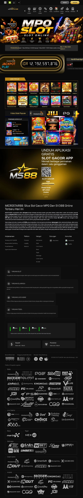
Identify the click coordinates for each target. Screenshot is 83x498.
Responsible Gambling (11, 243)
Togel (51, 11)
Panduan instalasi (48, 184)
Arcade (67, 11)
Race (45, 11)
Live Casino (40, 12)
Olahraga (56, 11)
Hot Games (29, 12)
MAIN (12, 87)
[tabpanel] (41, 30)
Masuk (65, 2)
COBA (39, 122)
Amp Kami (55, 240)
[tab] (38, 113)
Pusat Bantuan (9, 246)
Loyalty (26, 243)
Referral (26, 246)
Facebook (71, 240)
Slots (34, 11)
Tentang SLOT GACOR (11, 240)
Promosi (73, 11)
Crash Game (62, 12)
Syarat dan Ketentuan (11, 249)
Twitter (70, 244)
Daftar (75, 2)
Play (5, 67)
